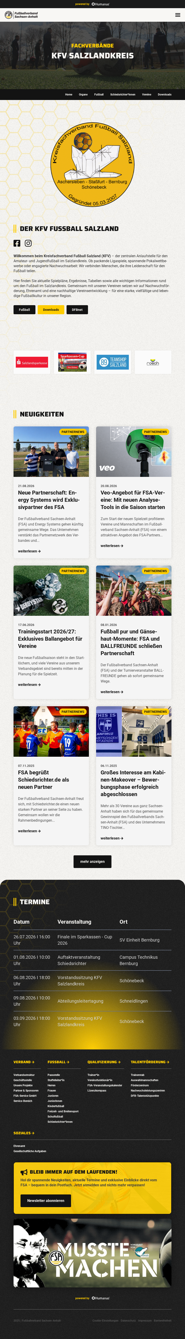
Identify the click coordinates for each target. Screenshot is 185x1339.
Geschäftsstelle (23, 1080)
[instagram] (28, 243)
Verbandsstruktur (24, 1075)
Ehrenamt (19, 1146)
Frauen (52, 1090)
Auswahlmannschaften (144, 1080)
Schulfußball (55, 1116)
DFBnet (77, 310)
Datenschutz (128, 1320)
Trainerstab (137, 1075)
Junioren (53, 1095)
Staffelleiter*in (56, 1080)
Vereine (146, 94)
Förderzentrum (140, 1085)
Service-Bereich (23, 1101)
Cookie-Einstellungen (105, 1320)
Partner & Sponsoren (26, 1090)
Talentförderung (148, 1062)
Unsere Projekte (23, 1085)
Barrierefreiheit (162, 1320)
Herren (52, 1085)
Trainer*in (93, 1075)
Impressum (145, 1320)
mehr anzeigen (92, 861)
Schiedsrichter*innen (122, 94)
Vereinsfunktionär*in (100, 1080)
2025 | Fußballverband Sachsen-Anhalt (37, 1320)
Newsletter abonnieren (45, 1201)
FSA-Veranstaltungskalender (105, 1085)
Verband (22, 1062)
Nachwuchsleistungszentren (148, 1090)
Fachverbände (92, 46)
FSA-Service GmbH (25, 1095)
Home (68, 94)
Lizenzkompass (97, 1090)
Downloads (164, 94)
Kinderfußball (56, 1106)
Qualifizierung (102, 1062)
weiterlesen (27, 551)
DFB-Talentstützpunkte (145, 1095)
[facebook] (17, 243)
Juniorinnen (55, 1101)
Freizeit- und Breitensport (63, 1111)
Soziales (22, 1133)
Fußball (99, 94)
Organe (83, 94)
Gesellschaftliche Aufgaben (30, 1151)
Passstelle (54, 1075)
